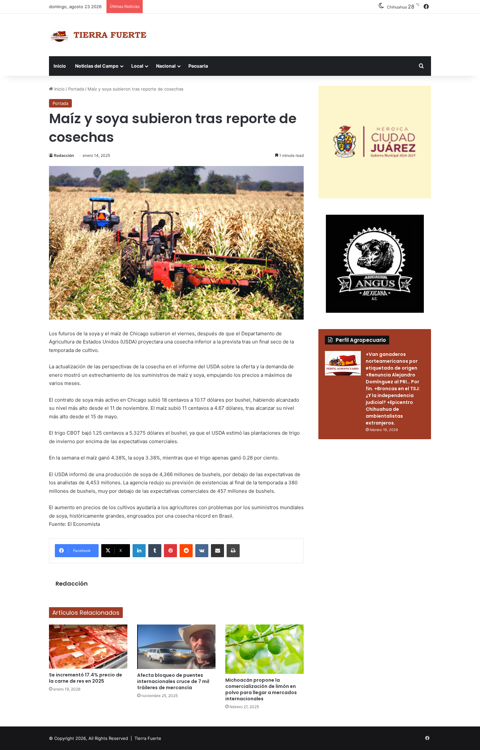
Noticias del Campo (97, 66)
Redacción (64, 155)
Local (137, 66)
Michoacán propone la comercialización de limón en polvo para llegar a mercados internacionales (261, 689)
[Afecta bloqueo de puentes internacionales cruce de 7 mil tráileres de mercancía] (176, 647)
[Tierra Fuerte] (100, 35)
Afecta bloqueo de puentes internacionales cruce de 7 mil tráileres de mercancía (173, 681)
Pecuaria (198, 66)
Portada (76, 89)
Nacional (166, 66)
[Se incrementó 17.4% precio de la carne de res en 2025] (88, 647)
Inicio (60, 66)
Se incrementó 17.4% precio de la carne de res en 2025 (85, 678)
